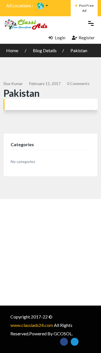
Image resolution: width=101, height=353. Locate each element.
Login (59, 37)
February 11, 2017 (45, 83)
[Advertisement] (50, 252)
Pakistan (78, 50)
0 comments (78, 83)
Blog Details (45, 50)
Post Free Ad (86, 8)
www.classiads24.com (31, 325)
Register (87, 37)
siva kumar (13, 83)
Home (12, 50)
